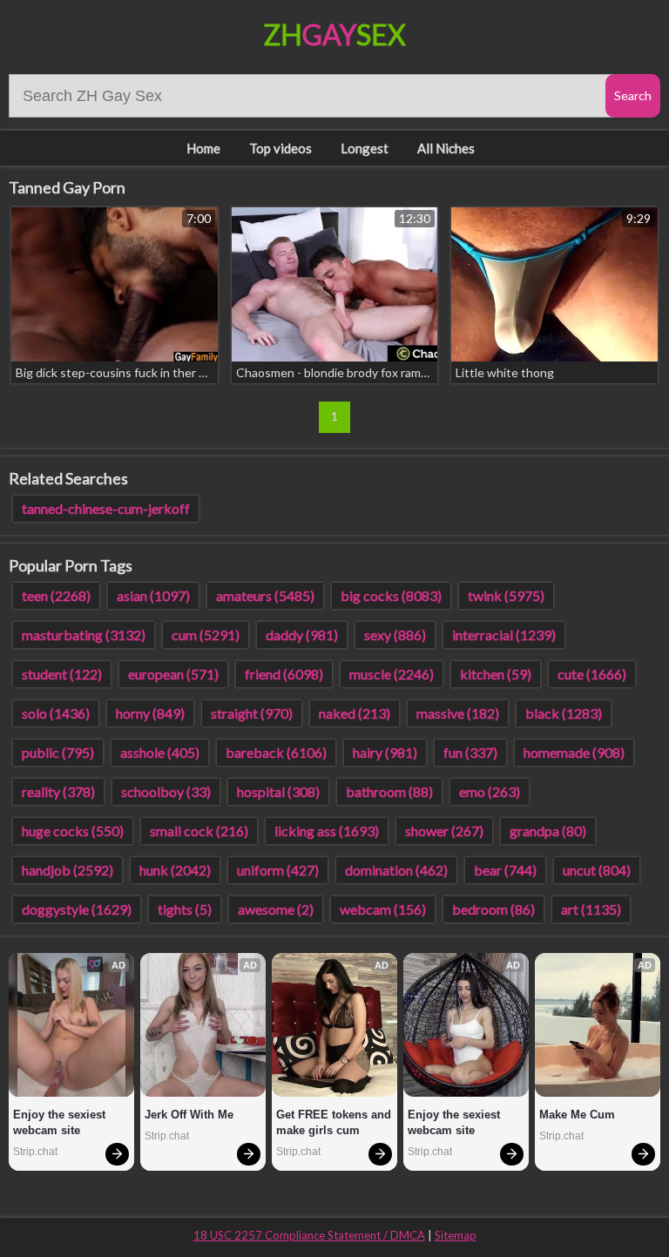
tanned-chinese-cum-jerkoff (106, 508)
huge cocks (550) (73, 830)
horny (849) (150, 713)
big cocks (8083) (391, 595)
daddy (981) (302, 634)
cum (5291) (206, 634)
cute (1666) (592, 674)
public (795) (58, 752)
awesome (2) (276, 909)
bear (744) (505, 870)
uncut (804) (597, 870)
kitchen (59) (495, 674)
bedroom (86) (493, 909)
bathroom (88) (389, 791)
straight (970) (252, 713)
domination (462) (396, 870)
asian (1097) (153, 595)
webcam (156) (383, 909)
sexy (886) (395, 634)
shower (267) (444, 830)
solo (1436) (56, 713)
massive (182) (457, 713)
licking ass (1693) (326, 830)
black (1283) (563, 713)
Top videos (280, 148)
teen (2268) (56, 595)
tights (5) (185, 909)
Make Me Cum (577, 1114)
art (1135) (591, 909)
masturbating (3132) (83, 634)
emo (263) (489, 791)
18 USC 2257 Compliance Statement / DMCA (309, 1235)
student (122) (62, 674)
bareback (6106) (276, 752)
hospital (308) (278, 791)
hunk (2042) (175, 870)
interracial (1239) (504, 634)
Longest (365, 148)
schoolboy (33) (166, 791)
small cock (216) (199, 830)
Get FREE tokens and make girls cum (334, 1122)
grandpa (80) (548, 830)
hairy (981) (385, 752)
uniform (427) (278, 870)
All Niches (446, 148)
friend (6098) (284, 674)
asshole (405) (159, 752)
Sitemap (455, 1235)
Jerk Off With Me (189, 1114)
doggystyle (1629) (77, 909)
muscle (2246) (391, 674)
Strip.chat (35, 1151)
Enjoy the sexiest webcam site (61, 1122)
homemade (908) (574, 752)
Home (203, 148)
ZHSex (335, 34)
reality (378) (58, 791)
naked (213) (354, 713)
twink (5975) (506, 595)
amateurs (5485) (265, 595)
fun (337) (470, 752)
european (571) (173, 674)
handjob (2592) (67, 870)
